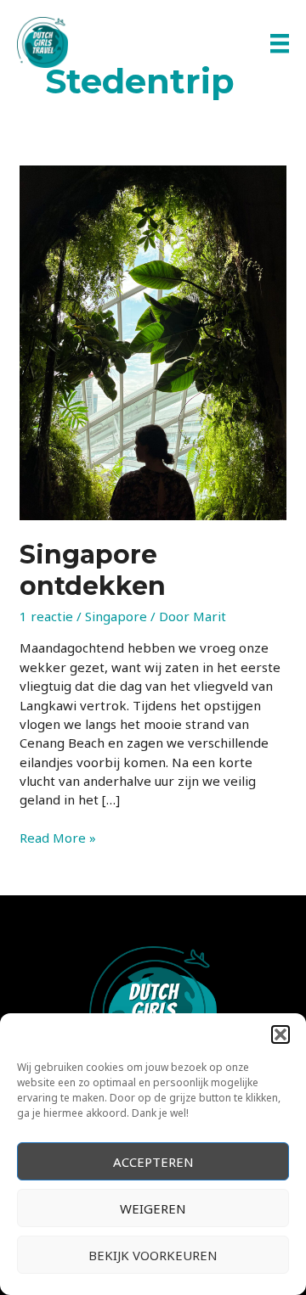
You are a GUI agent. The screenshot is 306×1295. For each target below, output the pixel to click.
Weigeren (153, 1208)
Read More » (58, 837)
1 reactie (46, 616)
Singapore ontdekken (93, 570)
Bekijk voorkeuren (153, 1255)
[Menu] (280, 42)
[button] (280, 1034)
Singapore (116, 616)
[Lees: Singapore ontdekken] (153, 341)
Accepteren (153, 1161)
